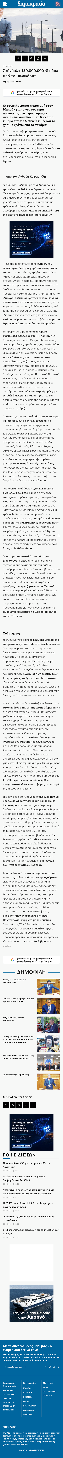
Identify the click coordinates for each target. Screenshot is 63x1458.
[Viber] (31, 58)
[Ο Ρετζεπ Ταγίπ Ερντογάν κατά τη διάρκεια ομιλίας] (48, 1025)
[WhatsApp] (38, 58)
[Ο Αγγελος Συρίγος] (48, 1082)
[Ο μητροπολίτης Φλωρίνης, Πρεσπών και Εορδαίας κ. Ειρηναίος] (48, 1043)
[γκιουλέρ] (48, 1062)
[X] (25, 58)
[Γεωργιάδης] (48, 987)
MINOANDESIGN (36, 1450)
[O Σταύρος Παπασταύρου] (48, 1006)
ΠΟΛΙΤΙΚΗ (8, 67)
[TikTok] (54, 1367)
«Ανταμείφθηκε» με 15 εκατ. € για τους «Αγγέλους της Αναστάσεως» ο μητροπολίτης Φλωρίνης (18, 1039)
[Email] (45, 58)
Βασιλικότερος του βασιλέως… (16, 1075)
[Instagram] (49, 1367)
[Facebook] (18, 58)
